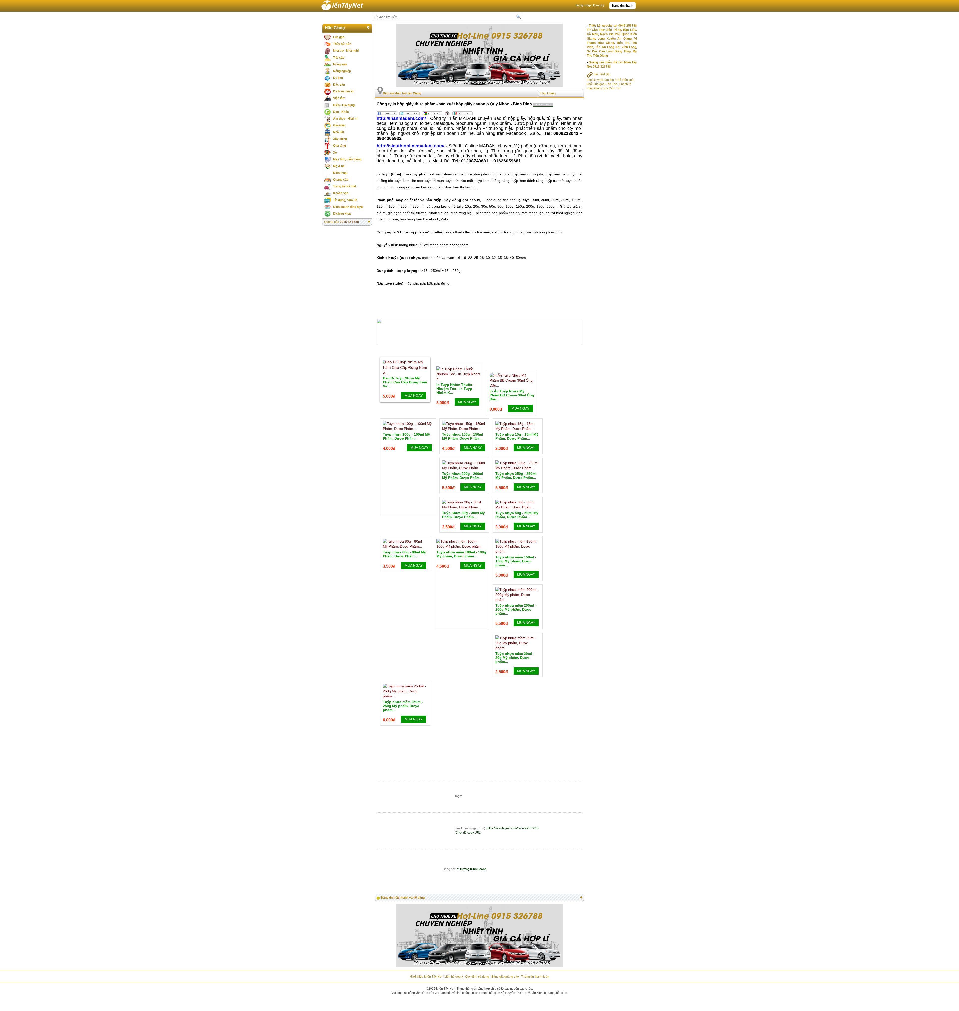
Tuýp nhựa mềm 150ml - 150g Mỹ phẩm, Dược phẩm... (515, 561)
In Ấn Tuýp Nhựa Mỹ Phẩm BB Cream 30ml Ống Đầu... (512, 395)
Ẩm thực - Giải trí (345, 118)
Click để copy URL (468, 832)
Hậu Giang (335, 28)
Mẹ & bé (339, 166)
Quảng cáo (340, 180)
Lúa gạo (338, 37)
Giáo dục (339, 125)
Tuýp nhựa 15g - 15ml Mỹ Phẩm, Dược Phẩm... (516, 436)
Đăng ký (598, 5)
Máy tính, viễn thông (347, 159)
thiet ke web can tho (600, 80)
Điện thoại (340, 173)
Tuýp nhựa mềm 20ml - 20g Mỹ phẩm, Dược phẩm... (514, 658)
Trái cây (338, 58)
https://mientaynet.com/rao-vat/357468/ (513, 828)
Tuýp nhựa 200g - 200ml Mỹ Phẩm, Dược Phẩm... (462, 476)
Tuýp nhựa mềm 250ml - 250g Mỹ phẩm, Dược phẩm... (403, 706)
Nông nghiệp (342, 71)
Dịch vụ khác (342, 214)
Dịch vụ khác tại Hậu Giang (402, 93)
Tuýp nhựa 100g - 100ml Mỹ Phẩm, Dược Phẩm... (406, 436)
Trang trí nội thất (344, 186)
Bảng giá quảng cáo (505, 976)
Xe (335, 152)
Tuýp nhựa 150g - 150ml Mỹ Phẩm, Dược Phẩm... (462, 436)
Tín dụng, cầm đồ (345, 200)
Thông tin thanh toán (535, 976)
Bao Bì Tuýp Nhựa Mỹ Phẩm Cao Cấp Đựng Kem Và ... (405, 382)
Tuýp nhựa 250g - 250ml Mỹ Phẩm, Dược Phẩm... (515, 476)
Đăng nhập (583, 5)
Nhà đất (338, 132)
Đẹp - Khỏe (341, 112)
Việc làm (339, 98)
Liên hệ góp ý (453, 976)
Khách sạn (340, 193)
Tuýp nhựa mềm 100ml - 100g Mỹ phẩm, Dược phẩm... (461, 554)
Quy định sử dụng (477, 976)
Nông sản (340, 64)
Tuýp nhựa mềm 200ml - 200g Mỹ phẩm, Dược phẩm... (515, 610)
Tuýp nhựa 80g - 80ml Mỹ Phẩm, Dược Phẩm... (404, 554)
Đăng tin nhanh (622, 6)
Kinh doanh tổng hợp (348, 207)
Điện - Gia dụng (344, 105)
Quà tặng (339, 146)
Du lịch (338, 78)
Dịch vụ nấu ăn (343, 91)
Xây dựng (340, 139)
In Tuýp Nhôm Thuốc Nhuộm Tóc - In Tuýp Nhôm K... (454, 389)
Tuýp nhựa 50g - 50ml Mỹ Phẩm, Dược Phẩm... (516, 515)
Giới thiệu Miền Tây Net (426, 976)
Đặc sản (339, 84)
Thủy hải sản (342, 44)
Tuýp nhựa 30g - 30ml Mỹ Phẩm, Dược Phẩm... (463, 515)
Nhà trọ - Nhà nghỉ (346, 50)
